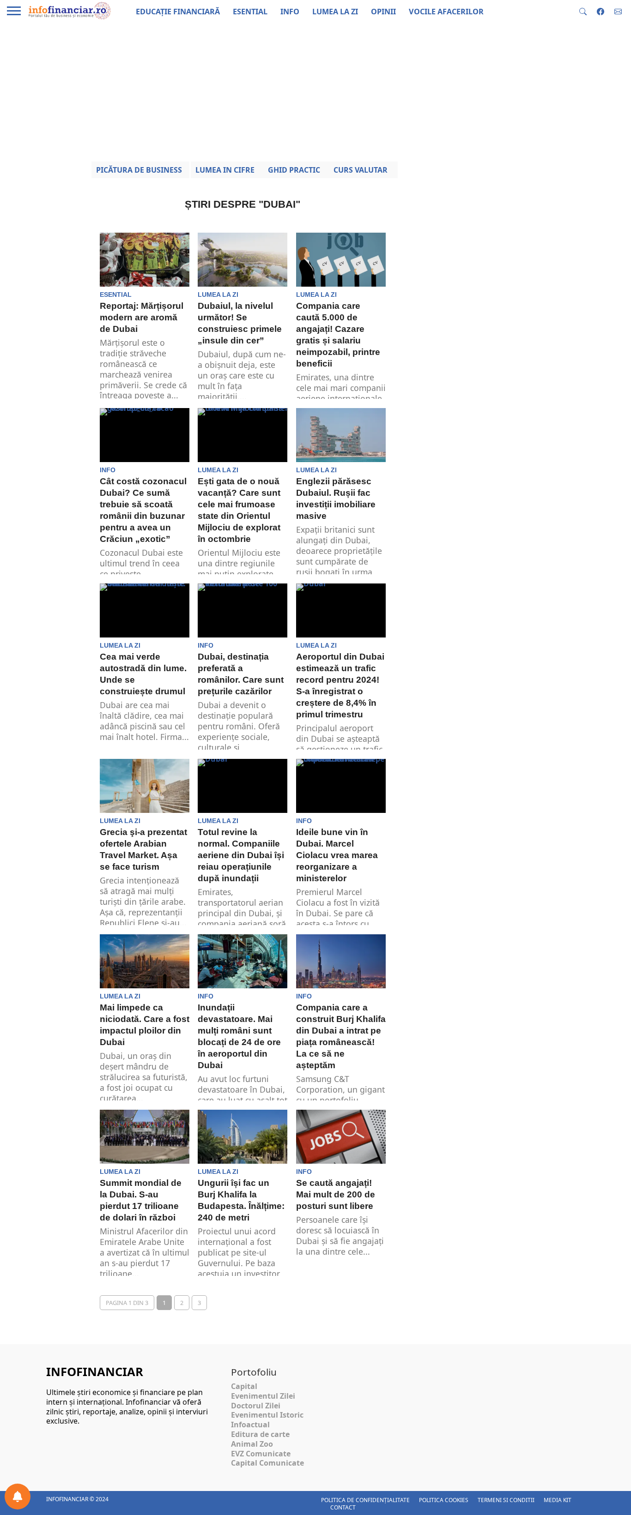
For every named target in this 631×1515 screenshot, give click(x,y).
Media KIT (557, 1500)
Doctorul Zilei (255, 1406)
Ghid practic (294, 170)
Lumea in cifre (225, 170)
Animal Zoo (252, 1444)
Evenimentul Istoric (267, 1415)
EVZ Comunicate (261, 1454)
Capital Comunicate (267, 1463)
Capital (244, 1386)
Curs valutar (361, 170)
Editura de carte (260, 1434)
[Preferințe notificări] (17, 1496)
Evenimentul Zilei (263, 1396)
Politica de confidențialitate (365, 1500)
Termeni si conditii (506, 1500)
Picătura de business (139, 170)
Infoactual (250, 1424)
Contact (343, 1507)
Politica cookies (443, 1500)
